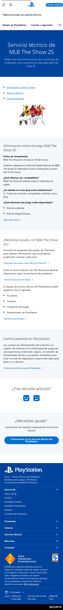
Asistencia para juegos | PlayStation (21, 479)
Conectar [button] (9, 547)
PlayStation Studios (13, 501)
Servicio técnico (15, 93)
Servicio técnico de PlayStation (26, 476)
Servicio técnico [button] (13, 534)
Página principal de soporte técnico (22, 14)
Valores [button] (9, 527)
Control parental (15, 98)
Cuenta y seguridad (41, 25)
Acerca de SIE (10, 493)
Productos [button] (10, 521)
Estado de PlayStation (14, 25)
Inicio (7, 476)
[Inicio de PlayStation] (31, 4)
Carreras (8, 497)
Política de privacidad (16, 597)
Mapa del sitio (53, 597)
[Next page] (59, 25)
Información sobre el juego (21, 87)
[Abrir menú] (3, 5)
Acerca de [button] (10, 489)
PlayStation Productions (15, 505)
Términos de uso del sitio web (37, 597)
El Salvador (15, 592)
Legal (7, 596)
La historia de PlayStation (16, 513)
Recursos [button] (10, 541)
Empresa (8, 509)
